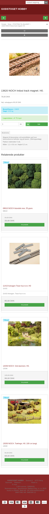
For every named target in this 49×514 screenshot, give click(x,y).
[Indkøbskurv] (45, 18)
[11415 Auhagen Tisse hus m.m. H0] (24, 260)
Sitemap (26, 494)
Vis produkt (24, 225)
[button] (24, 30)
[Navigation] (3, 18)
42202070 (25, 482)
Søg (46, 2)
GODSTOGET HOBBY (14, 9)
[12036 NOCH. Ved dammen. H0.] (24, 340)
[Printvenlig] (47, 24)
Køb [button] (39, 124)
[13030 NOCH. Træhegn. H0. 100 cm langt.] (24, 418)
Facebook (25, 497)
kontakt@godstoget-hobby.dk (28, 484)
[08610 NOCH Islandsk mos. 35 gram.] (24, 183)
